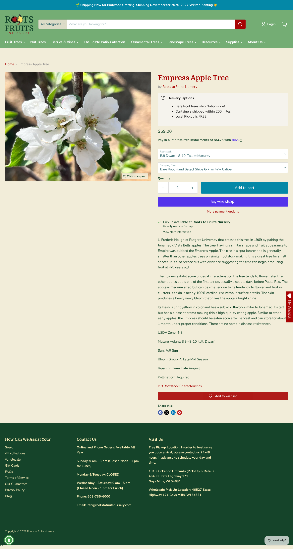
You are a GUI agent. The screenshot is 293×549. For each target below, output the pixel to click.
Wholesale (13, 459)
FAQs (9, 472)
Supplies (233, 42)
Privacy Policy (15, 490)
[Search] (240, 24)
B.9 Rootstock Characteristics (180, 386)
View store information (177, 231)
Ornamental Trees (145, 42)
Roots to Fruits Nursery (179, 86)
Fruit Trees (14, 42)
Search (10, 447)
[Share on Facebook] (160, 412)
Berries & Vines (63, 42)
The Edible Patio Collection (104, 42)
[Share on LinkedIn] (173, 412)
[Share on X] (166, 412)
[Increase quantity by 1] (192, 188)
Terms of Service (17, 478)
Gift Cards (12, 465)
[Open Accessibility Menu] (9, 540)
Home (9, 64)
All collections (15, 453)
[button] (269, 24)
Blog (8, 496)
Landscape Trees (180, 42)
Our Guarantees (16, 484)
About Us (255, 42)
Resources (210, 42)
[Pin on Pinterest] (179, 412)
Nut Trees (37, 42)
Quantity (164, 178)
